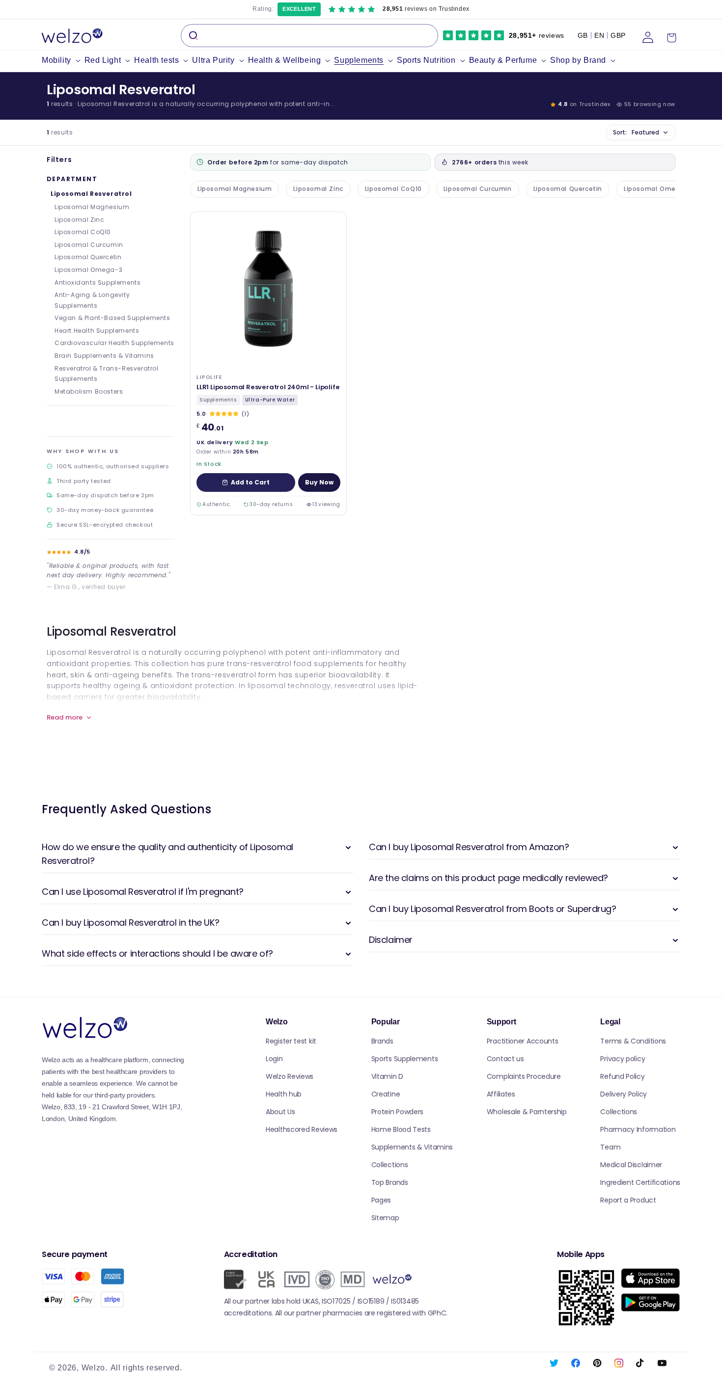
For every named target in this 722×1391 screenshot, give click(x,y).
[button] (63, 61)
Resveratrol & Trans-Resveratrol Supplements (107, 373)
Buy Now (319, 482)
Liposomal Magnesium (92, 207)
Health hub (284, 1094)
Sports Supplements (404, 1059)
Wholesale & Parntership (527, 1112)
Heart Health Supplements (97, 330)
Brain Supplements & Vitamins (104, 355)
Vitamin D (387, 1076)
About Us (280, 1112)
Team (610, 1147)
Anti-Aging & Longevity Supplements (92, 300)
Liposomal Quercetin (88, 257)
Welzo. (95, 1368)
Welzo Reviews (289, 1076)
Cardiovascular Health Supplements (114, 343)
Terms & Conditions (633, 1041)
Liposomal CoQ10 (83, 232)
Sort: (636, 132)
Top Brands (389, 1182)
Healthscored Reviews (301, 1129)
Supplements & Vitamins (412, 1147)
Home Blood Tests (401, 1129)
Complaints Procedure (524, 1076)
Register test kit (291, 1041)
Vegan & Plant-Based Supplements (112, 318)
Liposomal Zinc (79, 219)
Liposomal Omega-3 (88, 270)
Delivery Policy (623, 1094)
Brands (382, 1041)
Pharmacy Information (637, 1129)
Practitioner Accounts (522, 1041)
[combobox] (309, 36)
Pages (381, 1200)
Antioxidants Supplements (97, 282)
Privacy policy (622, 1059)
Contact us (505, 1059)
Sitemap (385, 1218)
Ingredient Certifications (640, 1182)
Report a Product (628, 1200)
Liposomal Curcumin (89, 245)
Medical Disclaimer (631, 1165)
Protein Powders (397, 1112)
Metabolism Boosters (89, 391)
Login (274, 1059)
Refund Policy (622, 1076)
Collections (389, 1165)
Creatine (385, 1094)
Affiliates (501, 1094)
